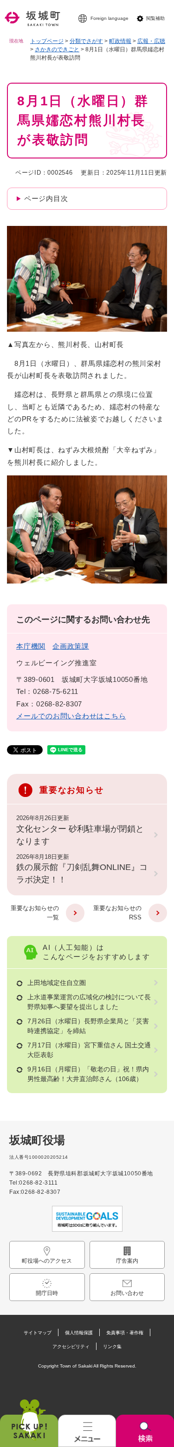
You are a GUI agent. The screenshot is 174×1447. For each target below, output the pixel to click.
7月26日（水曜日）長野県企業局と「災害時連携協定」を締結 (88, 1025)
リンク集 (112, 1346)
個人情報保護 (79, 1332)
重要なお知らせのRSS (117, 913)
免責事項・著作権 (124, 1332)
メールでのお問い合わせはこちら (71, 716)
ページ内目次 (46, 198)
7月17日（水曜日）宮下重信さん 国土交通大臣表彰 (89, 1049)
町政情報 (120, 41)
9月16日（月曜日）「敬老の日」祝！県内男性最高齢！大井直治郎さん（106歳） (88, 1073)
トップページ (47, 41)
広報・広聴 (151, 41)
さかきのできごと (57, 49)
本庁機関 (30, 646)
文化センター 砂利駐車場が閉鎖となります (80, 835)
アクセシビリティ (71, 1346)
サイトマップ (38, 1332)
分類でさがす (86, 41)
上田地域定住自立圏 (56, 982)
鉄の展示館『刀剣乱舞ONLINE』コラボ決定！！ (82, 873)
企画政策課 (70, 646)
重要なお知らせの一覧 (35, 913)
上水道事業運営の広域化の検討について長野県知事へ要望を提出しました (89, 1001)
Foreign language (109, 18)
